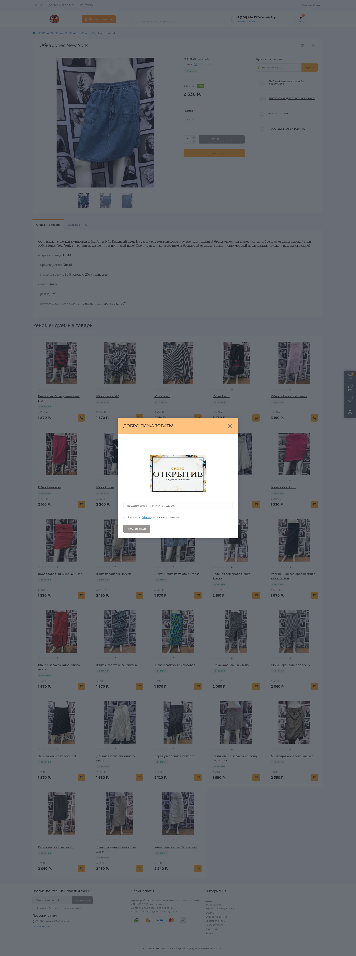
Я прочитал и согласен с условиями (153, 517)
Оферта (146, 517)
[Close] (230, 426)
